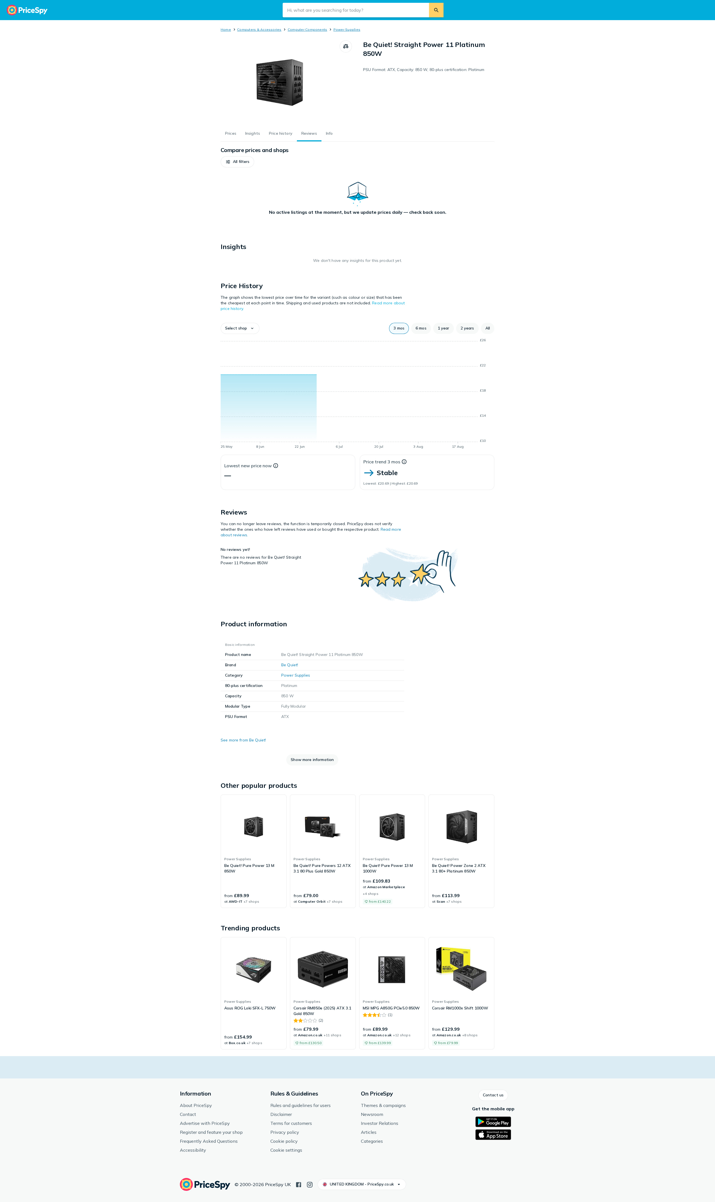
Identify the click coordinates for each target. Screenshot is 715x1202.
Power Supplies (346, 29)
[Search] (436, 10)
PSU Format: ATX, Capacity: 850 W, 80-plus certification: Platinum (423, 69)
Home (226, 29)
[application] (357, 394)
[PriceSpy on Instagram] (309, 1184)
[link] (254, 851)
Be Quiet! (289, 664)
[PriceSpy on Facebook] (298, 1184)
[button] (237, 161)
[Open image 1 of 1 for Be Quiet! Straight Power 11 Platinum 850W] (280, 82)
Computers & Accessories (259, 29)
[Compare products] (346, 46)
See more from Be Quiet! (243, 740)
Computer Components (307, 29)
